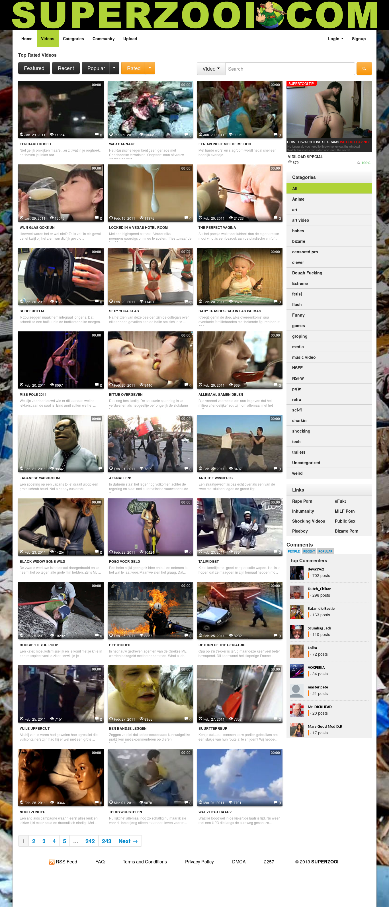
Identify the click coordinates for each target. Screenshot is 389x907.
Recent (66, 68)
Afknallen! (120, 478)
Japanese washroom (40, 478)
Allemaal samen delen (220, 394)
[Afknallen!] (150, 443)
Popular (96, 68)
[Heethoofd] (150, 610)
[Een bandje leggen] (150, 693)
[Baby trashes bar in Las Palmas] (239, 276)
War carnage (122, 144)
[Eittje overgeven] (150, 359)
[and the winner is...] (239, 443)
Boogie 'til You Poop (39, 645)
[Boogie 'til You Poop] (61, 610)
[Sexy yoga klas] (150, 276)
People (294, 551)
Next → (128, 841)
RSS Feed (66, 861)
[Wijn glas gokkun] (61, 192)
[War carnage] (150, 109)
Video (209, 68)
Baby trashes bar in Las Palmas (229, 311)
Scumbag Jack (319, 628)
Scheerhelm (32, 311)
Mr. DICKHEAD (320, 707)
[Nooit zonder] (61, 777)
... (75, 841)
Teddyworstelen (125, 812)
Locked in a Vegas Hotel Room (138, 227)
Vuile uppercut (35, 728)
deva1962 (316, 569)
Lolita (312, 648)
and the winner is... (216, 478)
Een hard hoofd (35, 144)
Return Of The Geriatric (221, 645)
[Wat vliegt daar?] (239, 777)
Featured (34, 68)
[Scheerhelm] (61, 276)
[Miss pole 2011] (61, 359)
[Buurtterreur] (239, 693)
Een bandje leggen (128, 728)
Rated (134, 68)
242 (90, 841)
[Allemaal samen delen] (239, 359)
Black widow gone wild (42, 561)
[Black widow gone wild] (61, 526)
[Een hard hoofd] (61, 109)
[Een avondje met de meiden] (239, 109)
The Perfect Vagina (217, 227)
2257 (269, 861)
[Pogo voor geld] (150, 526)
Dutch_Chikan (319, 589)
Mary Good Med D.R (325, 727)
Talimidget (208, 561)
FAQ (100, 861)
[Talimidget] (239, 526)
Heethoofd (119, 645)
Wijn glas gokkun (37, 227)
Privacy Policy (199, 861)
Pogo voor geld (124, 561)
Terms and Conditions (145, 861)
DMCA (239, 861)
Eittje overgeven (126, 394)
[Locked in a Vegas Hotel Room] (150, 192)
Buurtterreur (213, 728)
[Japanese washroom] (61, 443)
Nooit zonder (33, 812)
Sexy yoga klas (124, 311)
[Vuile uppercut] (61, 693)
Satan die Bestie (321, 609)
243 (106, 841)
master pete (318, 687)
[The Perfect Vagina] (239, 192)
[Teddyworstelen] (150, 777)
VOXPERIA (316, 668)
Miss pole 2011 (33, 394)
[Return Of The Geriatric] (239, 610)
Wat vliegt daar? (215, 812)
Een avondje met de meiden (224, 144)
